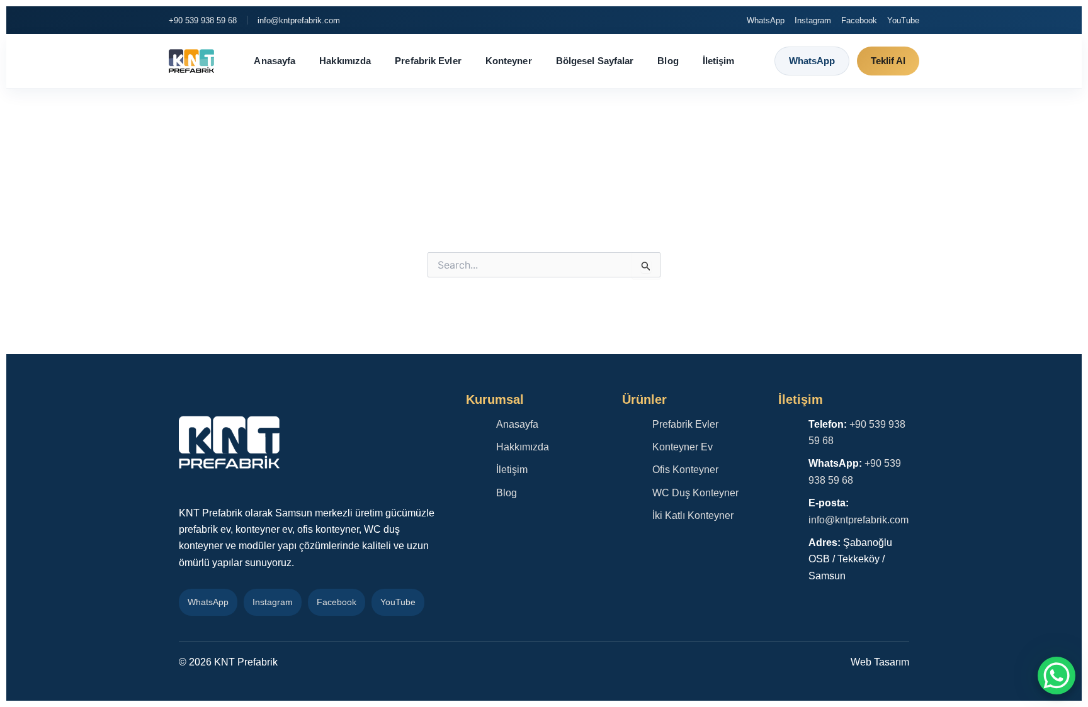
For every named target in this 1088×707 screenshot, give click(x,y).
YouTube (903, 20)
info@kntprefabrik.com (299, 20)
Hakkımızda (345, 60)
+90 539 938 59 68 (203, 20)
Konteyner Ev (682, 447)
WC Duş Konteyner (695, 492)
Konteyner (508, 60)
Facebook (859, 20)
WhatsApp (766, 20)
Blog (667, 60)
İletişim (719, 60)
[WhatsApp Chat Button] (1056, 675)
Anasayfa (274, 60)
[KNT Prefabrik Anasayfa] (191, 61)
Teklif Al (888, 60)
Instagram (813, 20)
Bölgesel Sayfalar (595, 60)
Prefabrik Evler (428, 60)
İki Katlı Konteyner (693, 515)
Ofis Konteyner (685, 469)
